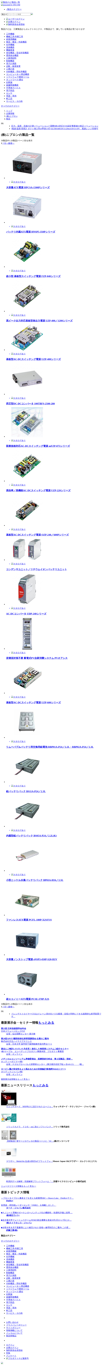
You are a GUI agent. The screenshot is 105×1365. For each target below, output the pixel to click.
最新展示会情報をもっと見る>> (15, 1079)
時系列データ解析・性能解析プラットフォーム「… (29, 1181)
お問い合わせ (12, 1322)
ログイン (10, 1345)
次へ (6, 143)
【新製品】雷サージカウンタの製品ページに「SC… (30, 1141)
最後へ (11, 143)
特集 (8, 1353)
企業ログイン (12, 1348)
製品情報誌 (11, 1336)
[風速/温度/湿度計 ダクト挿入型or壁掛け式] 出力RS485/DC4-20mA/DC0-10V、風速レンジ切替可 (54, 129)
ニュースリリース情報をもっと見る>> (18, 1186)
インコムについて (14, 1333)
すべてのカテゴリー (10, 106)
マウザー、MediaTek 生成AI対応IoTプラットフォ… (29, 1161)
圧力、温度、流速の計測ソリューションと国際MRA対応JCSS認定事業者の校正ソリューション (54, 126)
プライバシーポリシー (16, 1325)
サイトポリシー (13, 1328)
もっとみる (46, 1022)
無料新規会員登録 (14, 1350)
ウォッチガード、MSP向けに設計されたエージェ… (29, 1106)
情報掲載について (14, 1330)
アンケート (11, 1356)
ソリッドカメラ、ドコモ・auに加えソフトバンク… (29, 1127)
